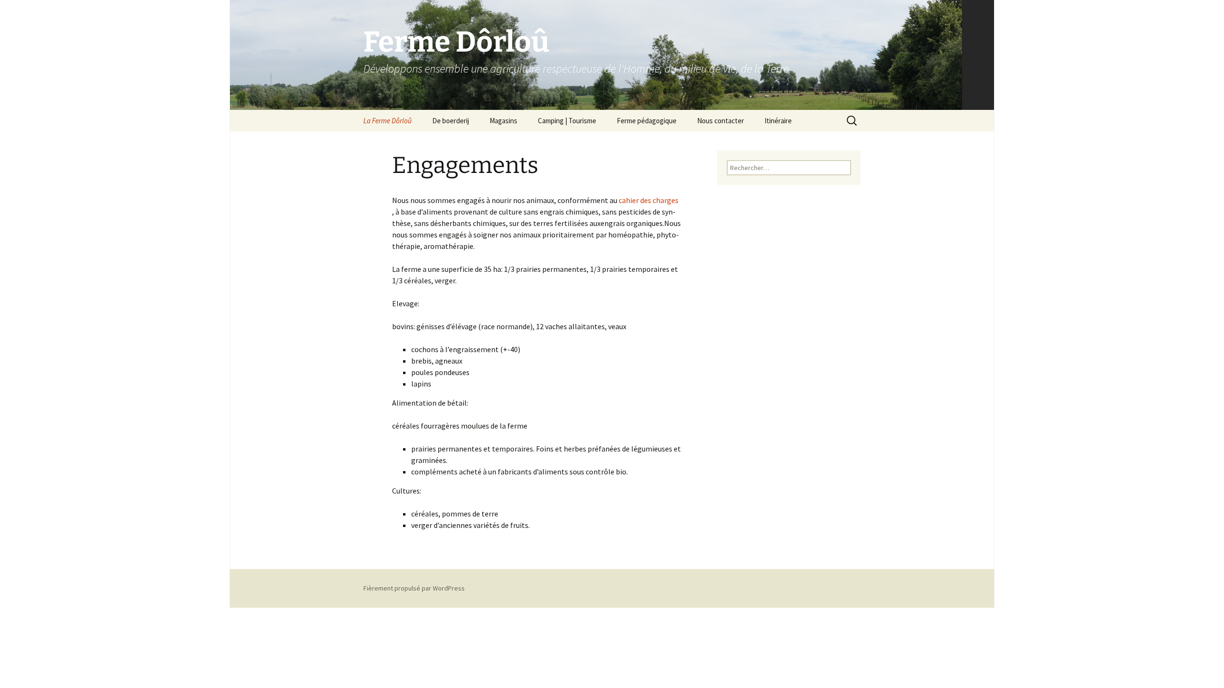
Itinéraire (778, 120)
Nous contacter (720, 120)
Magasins (503, 120)
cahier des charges (648, 200)
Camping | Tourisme (567, 120)
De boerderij (450, 120)
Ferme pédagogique (647, 120)
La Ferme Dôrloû (387, 120)
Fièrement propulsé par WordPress (414, 588)
